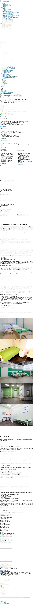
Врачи (4, 84)
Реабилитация (3, 23)
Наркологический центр (7, 5)
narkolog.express (19, 227)
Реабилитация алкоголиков (7, 25)
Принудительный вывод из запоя (8, 11)
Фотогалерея (5, 83)
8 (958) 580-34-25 (3, 90)
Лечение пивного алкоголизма (8, 19)
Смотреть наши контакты (4, 584)
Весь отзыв (2, 575)
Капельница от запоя (6, 10)
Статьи (4, 85)
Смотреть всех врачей (9, 536)
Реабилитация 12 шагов (6, 26)
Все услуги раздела (3, 126)
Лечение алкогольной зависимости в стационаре (11, 12)
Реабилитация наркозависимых (8, 24)
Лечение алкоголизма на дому (8, 14)
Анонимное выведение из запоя (8, 16)
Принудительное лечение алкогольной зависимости (11, 15)
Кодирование (3, 27)
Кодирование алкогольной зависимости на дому (10, 76)
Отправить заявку (19, 96)
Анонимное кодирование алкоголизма (9, 77)
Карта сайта (3, 594)
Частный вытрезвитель (6, 18)
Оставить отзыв (6, 570)
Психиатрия (3, 78)
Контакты (2, 86)
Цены (2, 79)
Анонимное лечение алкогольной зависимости (10, 17)
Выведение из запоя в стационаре (8, 13)
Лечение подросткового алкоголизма (9, 21)
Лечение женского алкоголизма (8, 20)
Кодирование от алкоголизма (7, 28)
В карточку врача (2, 536)
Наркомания (3, 3)
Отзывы (4, 81)
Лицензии (4, 82)
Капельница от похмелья (7, 9)
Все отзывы (2, 570)
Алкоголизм (3, 7)
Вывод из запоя (5, 8)
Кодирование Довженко (6, 75)
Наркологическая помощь (7, 4)
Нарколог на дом (5, 6)
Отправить (18, 94)
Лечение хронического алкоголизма (9, 22)
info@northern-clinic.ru (3, 91)
